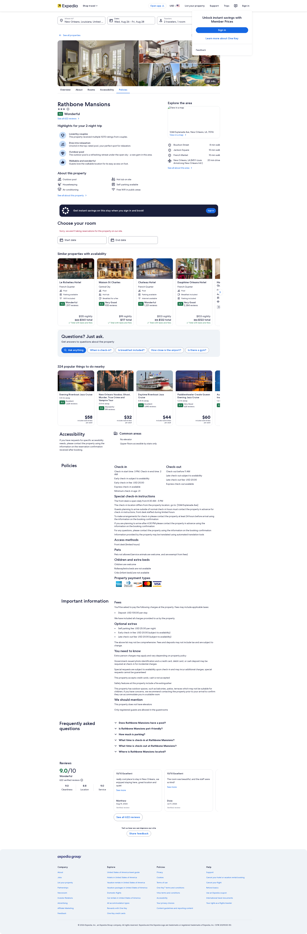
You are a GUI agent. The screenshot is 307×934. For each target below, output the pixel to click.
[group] (140, 350)
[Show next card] (220, 292)
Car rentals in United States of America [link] (123, 898)
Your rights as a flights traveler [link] (219, 903)
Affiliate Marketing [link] (66, 908)
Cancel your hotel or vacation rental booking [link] (225, 877)
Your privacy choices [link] (165, 903)
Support (214, 5)
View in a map (176, 134)
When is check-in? (100, 350)
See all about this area (178, 167)
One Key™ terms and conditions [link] (170, 887)
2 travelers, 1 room (174, 21)
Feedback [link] (62, 913)
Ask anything (75, 350)
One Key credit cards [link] (116, 913)
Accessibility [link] (162, 898)
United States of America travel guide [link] (123, 872)
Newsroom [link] (62, 893)
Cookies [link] (160, 877)
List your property (195, 5)
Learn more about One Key (222, 38)
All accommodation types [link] (118, 903)
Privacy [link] (160, 872)
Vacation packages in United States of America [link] (127, 887)
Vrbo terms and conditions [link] (168, 893)
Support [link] (209, 872)
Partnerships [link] (63, 887)
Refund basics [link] (212, 887)
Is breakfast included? (131, 350)
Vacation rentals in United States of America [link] (126, 882)
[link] (222, 50)
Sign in (245, 5)
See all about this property (71, 195)
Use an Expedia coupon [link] (216, 893)
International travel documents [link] (219, 898)
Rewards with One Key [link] (117, 908)
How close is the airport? (166, 350)
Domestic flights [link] (114, 893)
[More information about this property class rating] (67, 109)
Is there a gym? (197, 350)
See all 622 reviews (67, 118)
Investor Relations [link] (65, 898)
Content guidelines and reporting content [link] (175, 908)
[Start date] (82, 240)
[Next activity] (220, 398)
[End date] (133, 240)
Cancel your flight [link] (213, 882)
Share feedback (138, 833)
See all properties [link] (71, 35)
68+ (213, 81)
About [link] (60, 872)
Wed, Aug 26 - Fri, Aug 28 (129, 21)
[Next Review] (214, 790)
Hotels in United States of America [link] (122, 877)
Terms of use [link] (162, 882)
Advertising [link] (62, 903)
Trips (226, 5)
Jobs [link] (60, 877)
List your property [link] (65, 882)
